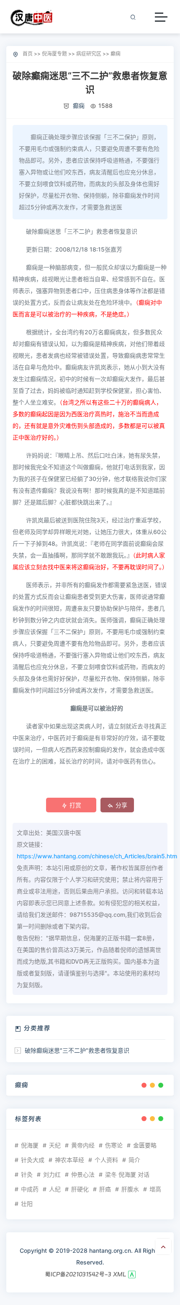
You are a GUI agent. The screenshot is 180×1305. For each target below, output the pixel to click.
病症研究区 (88, 54)
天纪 (55, 1145)
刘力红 (52, 1174)
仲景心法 (83, 1174)
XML (119, 1274)
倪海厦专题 (54, 54)
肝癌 (105, 1189)
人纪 (55, 1189)
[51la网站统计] (132, 1274)
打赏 (75, 805)
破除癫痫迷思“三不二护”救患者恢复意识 (77, 1050)
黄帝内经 (83, 1145)
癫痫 (116, 54)
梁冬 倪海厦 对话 (127, 1174)
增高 (155, 1189)
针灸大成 (32, 1159)
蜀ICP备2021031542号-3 (78, 1274)
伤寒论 (114, 1145)
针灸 (27, 1174)
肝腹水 (130, 1189)
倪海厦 (30, 1145)
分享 (121, 805)
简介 (134, 1159)
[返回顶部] (163, 1246)
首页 (28, 54)
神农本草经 (69, 1159)
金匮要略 (145, 1145)
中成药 (30, 1189)
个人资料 (106, 1159)
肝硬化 (80, 1189)
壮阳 (27, 1203)
